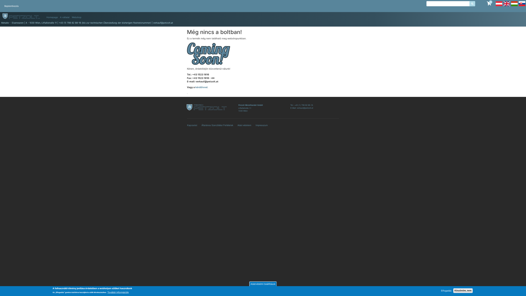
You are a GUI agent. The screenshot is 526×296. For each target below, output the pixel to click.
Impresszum (262, 125)
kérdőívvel (201, 87)
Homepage (52, 17)
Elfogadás (446, 290)
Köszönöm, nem (462, 290)
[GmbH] (22, 16)
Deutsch (499, 6)
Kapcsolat (192, 125)
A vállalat (65, 17)
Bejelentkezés (11, 6)
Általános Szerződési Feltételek (217, 125)
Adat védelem (244, 125)
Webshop (76, 17)
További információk (118, 292)
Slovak (522, 6)
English (506, 6)
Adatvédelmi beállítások (263, 284)
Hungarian (514, 6)
